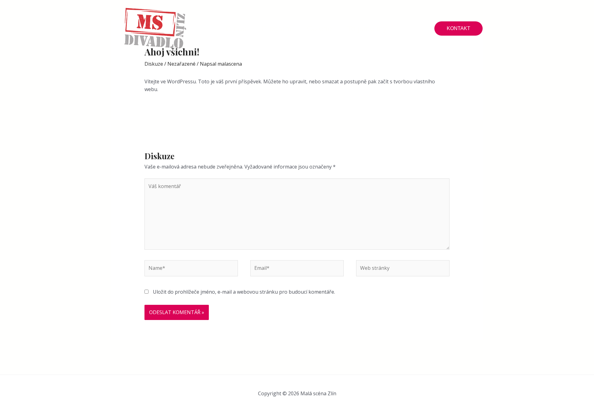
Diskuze (153, 63)
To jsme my (367, 28)
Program (276, 28)
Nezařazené (181, 63)
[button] (458, 28)
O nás (236, 28)
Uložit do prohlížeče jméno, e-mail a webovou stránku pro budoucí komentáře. (244, 291)
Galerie (319, 28)
